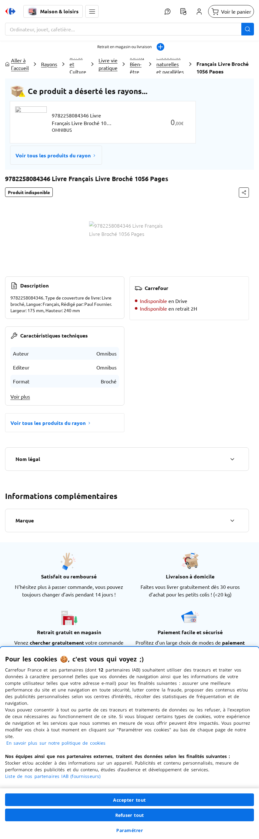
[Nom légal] (232, 459)
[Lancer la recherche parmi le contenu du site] (248, 29)
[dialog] (129, 743)
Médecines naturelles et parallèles (170, 64)
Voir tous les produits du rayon (53, 155)
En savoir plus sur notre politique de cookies (55, 743)
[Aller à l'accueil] (10, 11)
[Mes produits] (183, 11)
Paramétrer (129, 830)
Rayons (49, 64)
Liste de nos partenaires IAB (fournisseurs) (52, 776)
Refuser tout (129, 815)
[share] (244, 192)
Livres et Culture (77, 64)
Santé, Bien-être (137, 64)
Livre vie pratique (108, 64)
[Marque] (232, 520)
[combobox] (129, 29)
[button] (92, 11)
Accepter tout (129, 800)
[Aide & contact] (167, 11)
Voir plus (20, 396)
